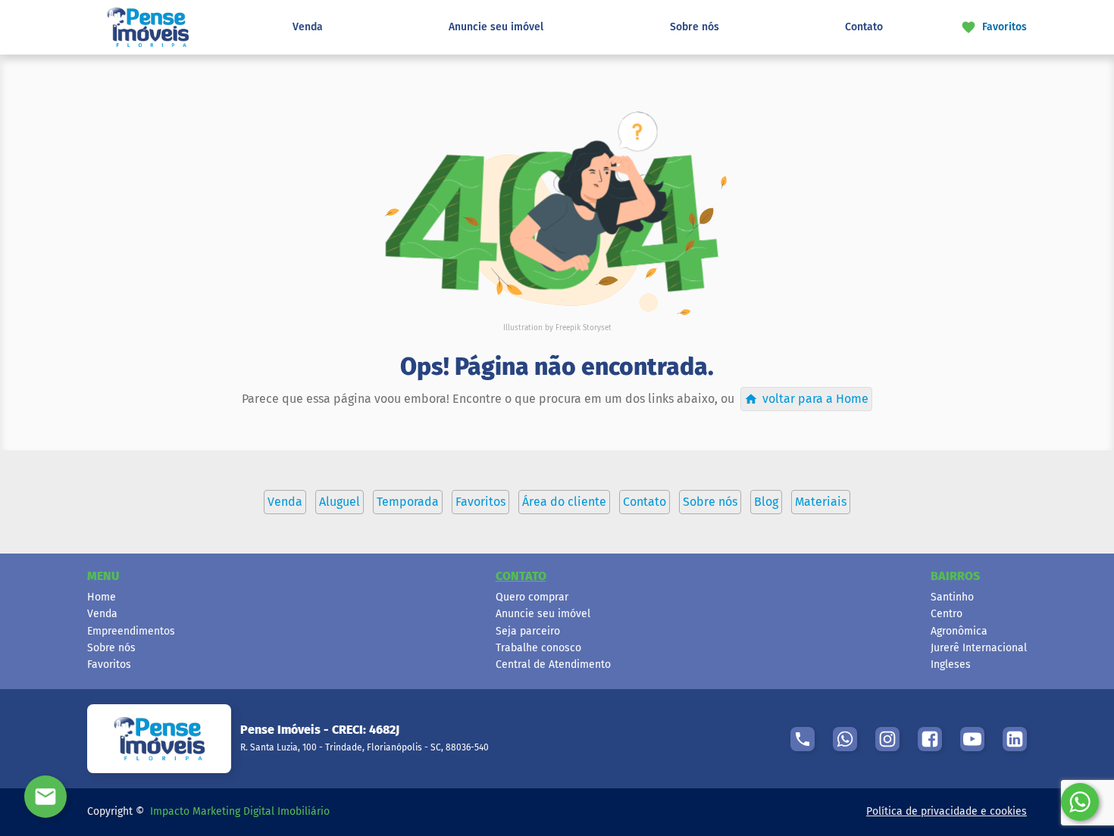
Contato (864, 26)
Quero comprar (532, 597)
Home (101, 597)
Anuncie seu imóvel (496, 26)
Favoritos (109, 664)
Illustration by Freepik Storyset (557, 327)
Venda (308, 26)
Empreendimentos (131, 631)
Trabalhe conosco (538, 647)
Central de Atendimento (553, 664)
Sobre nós (694, 26)
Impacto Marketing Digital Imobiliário (240, 811)
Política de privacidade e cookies (946, 811)
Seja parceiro (528, 631)
